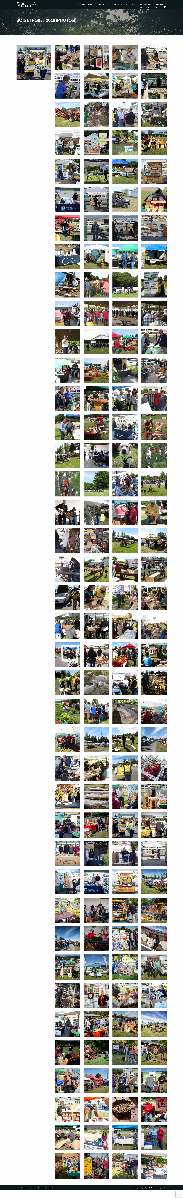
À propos (81, 4)
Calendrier (103, 4)
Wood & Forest (147, 4)
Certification (145, 7)
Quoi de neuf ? (117, 4)
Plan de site (50, 1188)
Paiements (161, 4)
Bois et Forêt (132, 4)
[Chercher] (165, 7)
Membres (71, 4)
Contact (158, 7)
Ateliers (91, 4)
